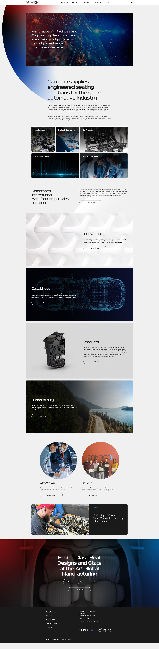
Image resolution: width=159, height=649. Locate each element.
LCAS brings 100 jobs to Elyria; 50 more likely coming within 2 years (108, 518)
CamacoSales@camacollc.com (89, 622)
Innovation (50, 616)
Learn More (91, 202)
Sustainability (51, 623)
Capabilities (50, 620)
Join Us (49, 627)
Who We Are (51, 612)
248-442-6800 (84, 618)
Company (95, 507)
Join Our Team (93, 495)
